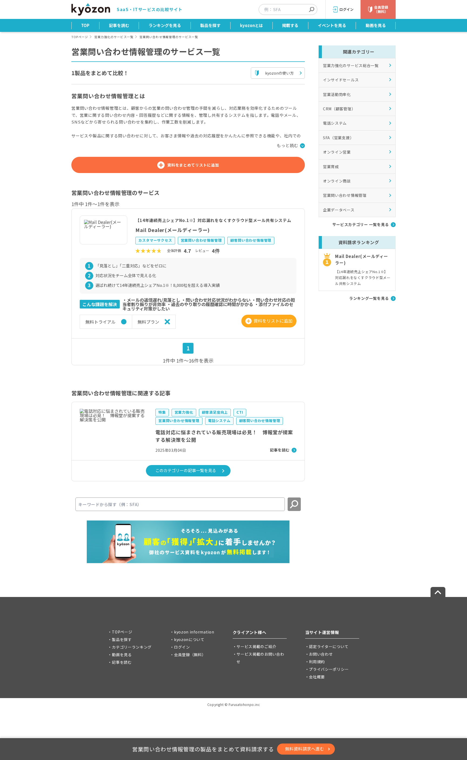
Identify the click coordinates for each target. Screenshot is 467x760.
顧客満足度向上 (215, 412)
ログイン (182, 647)
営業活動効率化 (337, 94)
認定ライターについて (328, 646)
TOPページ (79, 37)
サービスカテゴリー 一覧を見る (360, 224)
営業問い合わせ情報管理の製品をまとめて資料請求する (203, 749)
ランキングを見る (165, 25)
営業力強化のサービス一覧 (114, 37)
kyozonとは (251, 25)
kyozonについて (189, 639)
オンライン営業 (337, 152)
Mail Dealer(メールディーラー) (172, 229)
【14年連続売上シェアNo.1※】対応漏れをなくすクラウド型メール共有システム (213, 220)
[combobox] (291, 9)
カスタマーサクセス (155, 240)
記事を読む (119, 25)
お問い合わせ (321, 654)
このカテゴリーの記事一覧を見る (185, 470)
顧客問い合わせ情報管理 (250, 240)
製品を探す (210, 25)
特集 (162, 412)
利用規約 (317, 661)
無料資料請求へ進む (304, 748)
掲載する (290, 25)
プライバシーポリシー (329, 669)
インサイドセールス (341, 79)
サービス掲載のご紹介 (256, 646)
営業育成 (331, 166)
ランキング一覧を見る (369, 298)
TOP (85, 25)
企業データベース (339, 210)
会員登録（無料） (190, 654)
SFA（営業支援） (338, 137)
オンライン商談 (337, 181)
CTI (239, 412)
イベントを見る (332, 25)
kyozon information (194, 632)
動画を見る (376, 25)
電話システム (219, 420)
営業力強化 (184, 412)
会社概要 (317, 676)
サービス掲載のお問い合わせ (260, 657)
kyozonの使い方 (279, 73)
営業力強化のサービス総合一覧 (351, 65)
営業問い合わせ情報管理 (201, 240)
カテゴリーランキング (132, 647)
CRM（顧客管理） (339, 108)
